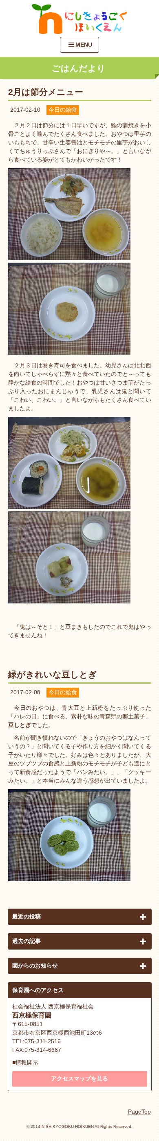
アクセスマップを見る (79, 1078)
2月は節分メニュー (45, 92)
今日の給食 (63, 109)
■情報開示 (25, 1062)
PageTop (139, 1111)
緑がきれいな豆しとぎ (52, 674)
